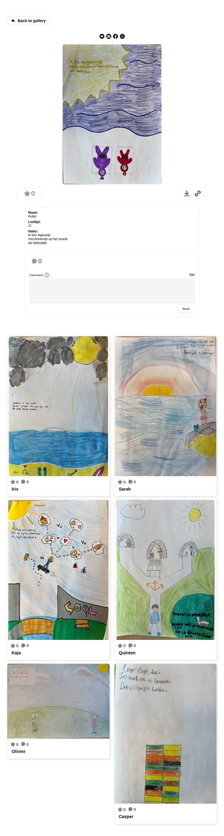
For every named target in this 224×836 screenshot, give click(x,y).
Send (185, 308)
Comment (36, 275)
